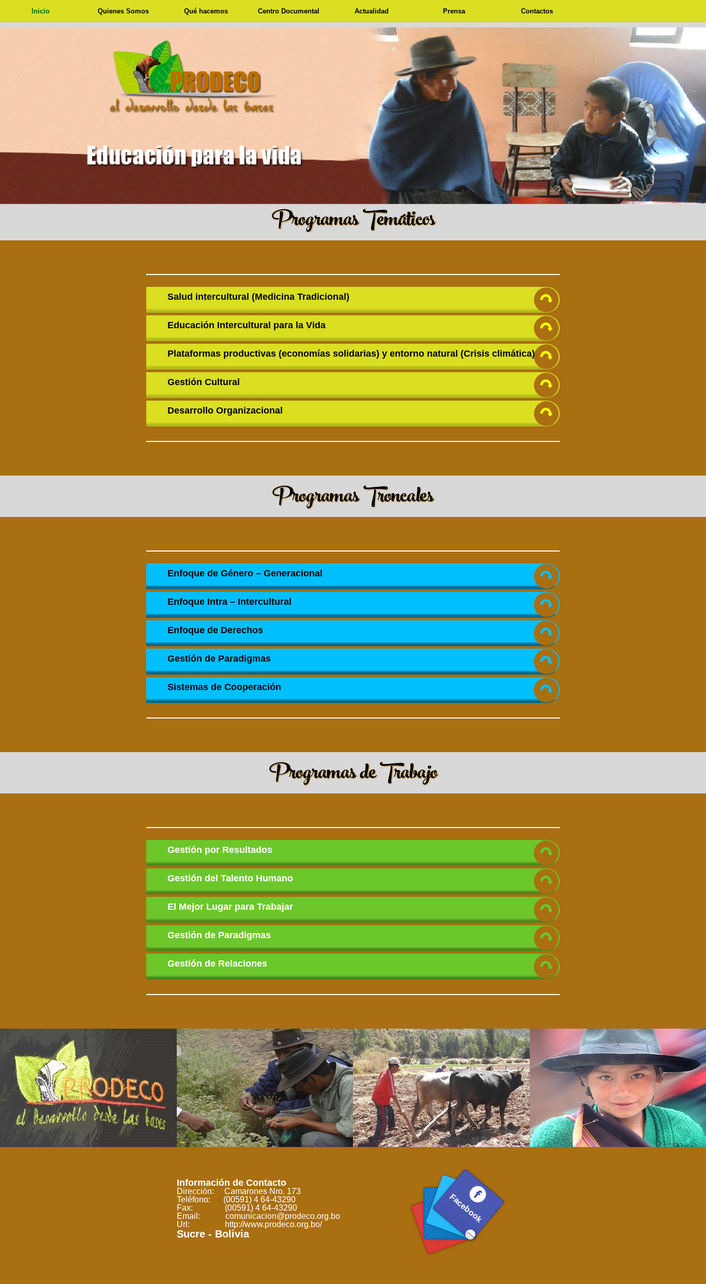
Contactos (537, 11)
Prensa (454, 11)
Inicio (41, 11)
